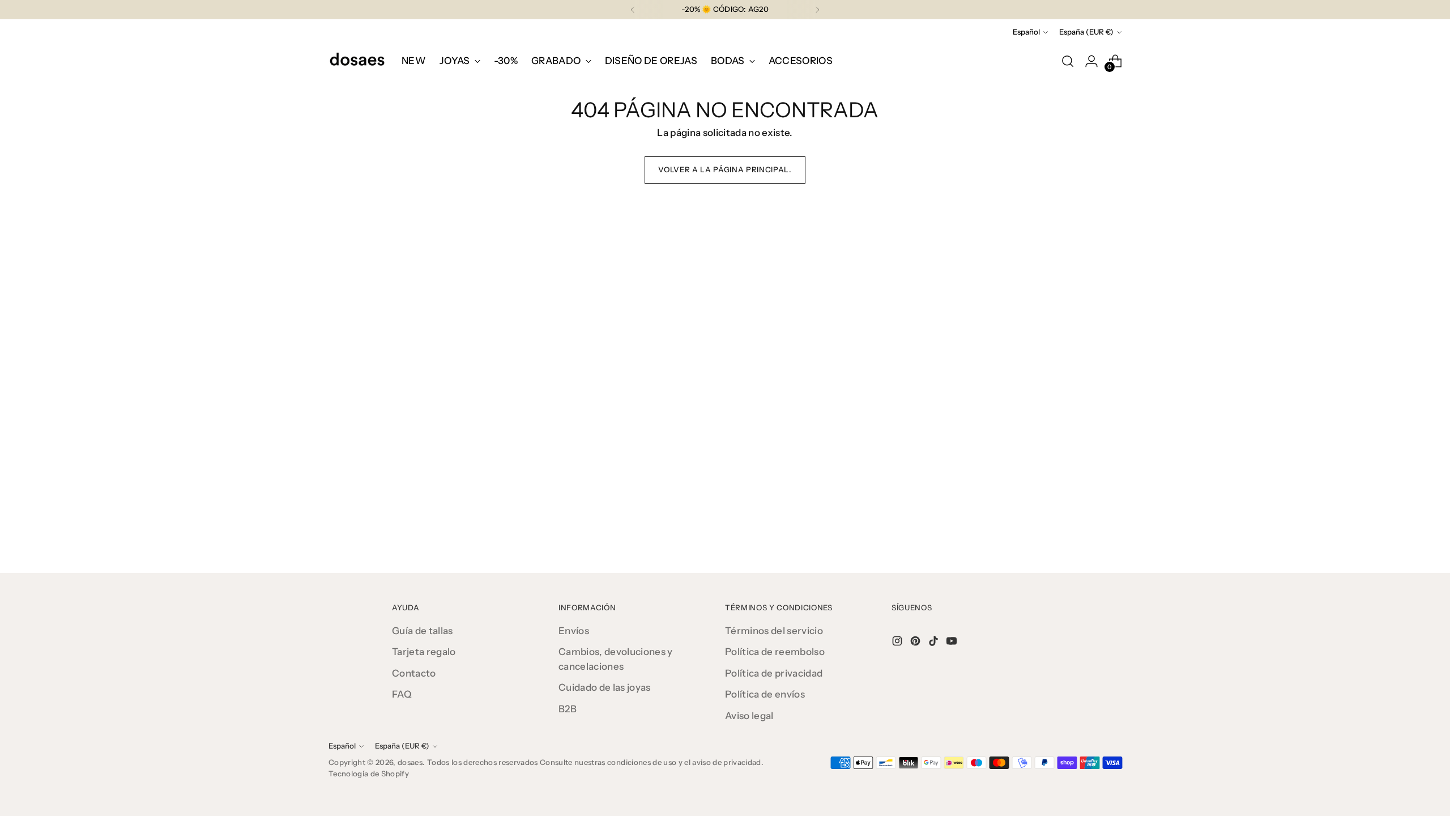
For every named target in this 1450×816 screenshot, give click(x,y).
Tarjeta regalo (424, 651)
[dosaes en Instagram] (898, 643)
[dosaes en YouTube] (952, 643)
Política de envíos (765, 694)
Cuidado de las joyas (604, 687)
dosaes (410, 762)
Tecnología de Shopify (369, 773)
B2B (567, 709)
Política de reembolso (775, 651)
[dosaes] (357, 61)
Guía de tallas (422, 630)
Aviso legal (749, 715)
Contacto (414, 673)
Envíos (573, 630)
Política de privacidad (773, 673)
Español (1026, 31)
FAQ (402, 694)
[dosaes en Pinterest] (916, 643)
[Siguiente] (817, 9)
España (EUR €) (1086, 31)
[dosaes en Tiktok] (934, 643)
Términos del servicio (774, 630)
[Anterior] (632, 9)
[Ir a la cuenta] (1091, 61)
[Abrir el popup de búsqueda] (1067, 61)
